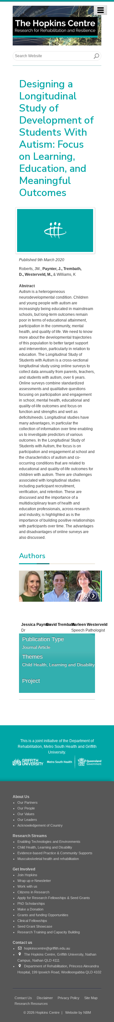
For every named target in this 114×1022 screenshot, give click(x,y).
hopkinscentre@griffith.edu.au (46, 948)
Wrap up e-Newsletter (34, 881)
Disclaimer (45, 998)
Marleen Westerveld (89, 624)
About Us (21, 797)
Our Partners (27, 802)
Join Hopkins (27, 875)
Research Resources (31, 1003)
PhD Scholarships (31, 903)
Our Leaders (27, 820)
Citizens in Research (33, 892)
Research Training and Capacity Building (48, 932)
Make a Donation (30, 909)
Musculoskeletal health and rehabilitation (48, 859)
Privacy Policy (68, 998)
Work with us (27, 886)
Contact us (22, 942)
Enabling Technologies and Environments (48, 841)
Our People (26, 808)
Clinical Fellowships (32, 921)
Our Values (26, 814)
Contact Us (23, 998)
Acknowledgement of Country (40, 825)
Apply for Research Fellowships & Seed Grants (53, 898)
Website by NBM (78, 1012)
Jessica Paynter (36, 624)
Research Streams (30, 836)
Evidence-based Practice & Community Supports (54, 853)
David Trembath (60, 624)
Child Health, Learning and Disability (58, 664)
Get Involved (24, 869)
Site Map (91, 998)
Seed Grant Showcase (34, 926)
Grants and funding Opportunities (42, 915)
